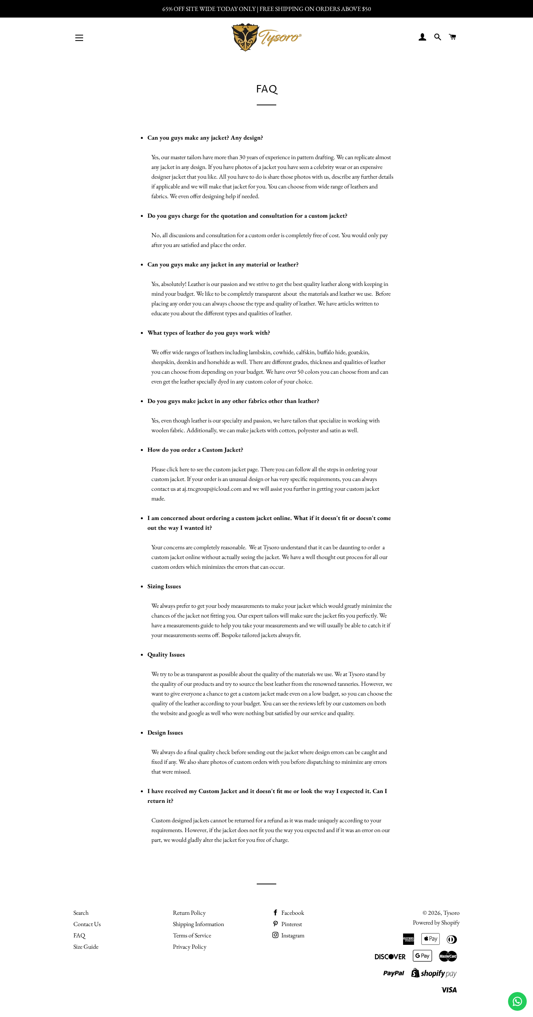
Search (81, 913)
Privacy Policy (189, 946)
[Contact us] (517, 1001)
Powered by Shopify (436, 922)
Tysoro (451, 913)
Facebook (292, 913)
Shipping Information (198, 924)
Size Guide (85, 946)
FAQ (79, 935)
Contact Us (87, 924)
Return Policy (189, 913)
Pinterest (291, 924)
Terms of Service (192, 935)
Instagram (292, 935)
